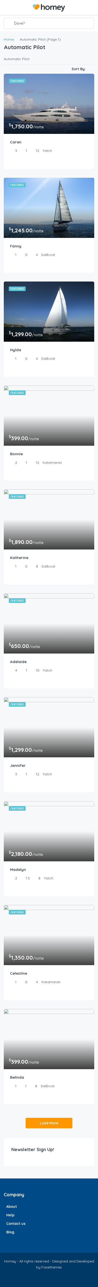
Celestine (18, 973)
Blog (10, 1232)
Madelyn (18, 869)
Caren (15, 142)
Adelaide (18, 661)
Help (10, 1215)
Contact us (15, 1223)
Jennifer (18, 765)
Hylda (15, 349)
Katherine (19, 557)
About (11, 1206)
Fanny (15, 246)
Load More (49, 1123)
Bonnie (16, 453)
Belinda (17, 1077)
